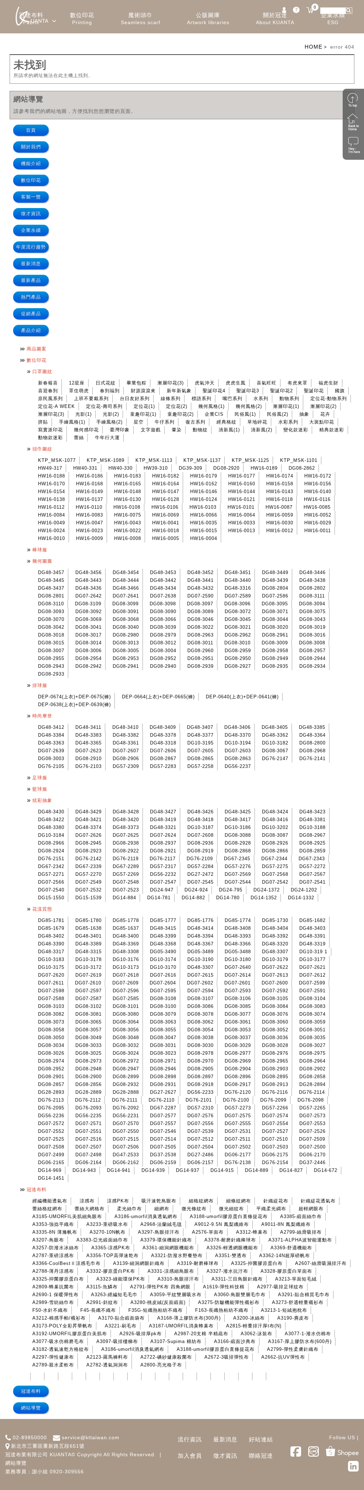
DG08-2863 (238, 758)
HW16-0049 (51, 522)
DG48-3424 (275, 811)
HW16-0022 (127, 530)
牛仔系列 (165, 422)
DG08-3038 (200, 1037)
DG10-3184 (51, 835)
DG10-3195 (200, 743)
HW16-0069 (165, 515)
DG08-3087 (275, 835)
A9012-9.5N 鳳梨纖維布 (221, 1224)
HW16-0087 (279, 507)
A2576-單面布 (208, 1232)
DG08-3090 (163, 611)
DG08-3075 (312, 611)
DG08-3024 (126, 1053)
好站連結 (261, 1439)
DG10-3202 (275, 827)
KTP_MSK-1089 (105, 460)
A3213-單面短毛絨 (296, 1279)
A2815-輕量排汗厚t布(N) (254, 1325)
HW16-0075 (127, 515)
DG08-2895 (275, 1076)
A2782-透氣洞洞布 (107, 1365)
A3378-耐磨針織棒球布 (230, 1240)
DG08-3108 (163, 998)
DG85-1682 (312, 920)
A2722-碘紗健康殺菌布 (166, 1357)
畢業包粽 (136, 383)
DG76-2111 (125, 1100)
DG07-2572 (51, 1123)
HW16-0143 (279, 491)
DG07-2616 (163, 975)
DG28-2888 (126, 1092)
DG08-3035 (312, 1037)
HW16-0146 (203, 491)
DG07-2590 (200, 596)
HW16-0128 (165, 499)
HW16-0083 (89, 515)
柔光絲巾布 (129, 1208)
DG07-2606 (163, 750)
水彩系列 (288, 422)
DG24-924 (196, 890)
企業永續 (333, 18)
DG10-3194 (238, 743)
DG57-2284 (200, 866)
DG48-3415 (163, 928)
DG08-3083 (312, 1006)
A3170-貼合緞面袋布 (121, 1318)
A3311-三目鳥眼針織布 (237, 1279)
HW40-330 (120, 468)
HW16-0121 (241, 499)
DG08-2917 (238, 1084)
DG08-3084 (275, 1006)
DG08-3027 (312, 1045)
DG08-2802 (312, 588)
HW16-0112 (51, 507)
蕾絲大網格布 (90, 1208)
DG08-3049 (88, 1037)
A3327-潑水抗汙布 (227, 1271)
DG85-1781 (51, 920)
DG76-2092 (126, 1107)
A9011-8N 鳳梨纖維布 (286, 1224)
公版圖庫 (208, 18)
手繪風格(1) (72, 422)
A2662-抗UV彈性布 (283, 1357)
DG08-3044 (275, 619)
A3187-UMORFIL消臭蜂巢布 (181, 1325)
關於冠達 (275, 18)
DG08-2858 (312, 1076)
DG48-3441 (200, 580)
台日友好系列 (135, 398)
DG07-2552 (51, 1131)
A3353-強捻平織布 (53, 1224)
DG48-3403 (312, 928)
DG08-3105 (275, 998)
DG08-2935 (275, 666)
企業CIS (214, 414)
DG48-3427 (163, 811)
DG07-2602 (200, 983)
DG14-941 (118, 1170)
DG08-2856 (88, 1084)
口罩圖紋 (42, 371)
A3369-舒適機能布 (291, 1247)
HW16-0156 (317, 483)
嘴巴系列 (232, 398)
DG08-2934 (312, 666)
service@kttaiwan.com (90, 1437)
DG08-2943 (51, 666)
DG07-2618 (126, 975)
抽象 (304, 414)
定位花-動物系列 (328, 398)
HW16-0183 (127, 476)
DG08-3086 (200, 1006)
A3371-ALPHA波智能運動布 (300, 1240)
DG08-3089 (200, 611)
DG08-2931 (163, 1084)
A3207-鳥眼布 (48, 1240)
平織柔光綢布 (271, 1208)
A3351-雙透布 (231, 1255)
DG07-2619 (88, 975)
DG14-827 (291, 1170)
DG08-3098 (163, 603)
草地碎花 (257, 422)
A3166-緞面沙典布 (235, 1341)
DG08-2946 (163, 1068)
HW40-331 (85, 468)
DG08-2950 (238, 658)
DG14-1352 (264, 897)
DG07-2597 (88, 990)
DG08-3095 (275, 603)
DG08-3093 (51, 611)
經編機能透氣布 (49, 1201)
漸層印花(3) (170, 383)
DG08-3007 (51, 650)
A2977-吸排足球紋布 (280, 1286)
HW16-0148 (127, 491)
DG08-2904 (238, 1068)
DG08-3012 (163, 642)
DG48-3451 (238, 572)
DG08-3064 (126, 1022)
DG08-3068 (126, 619)
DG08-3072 (238, 611)
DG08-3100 (163, 1006)
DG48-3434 (163, 588)
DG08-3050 (51, 1037)
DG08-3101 (126, 1006)
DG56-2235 (88, 1115)
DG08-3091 (126, 611)
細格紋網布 (201, 1201)
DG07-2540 (51, 890)
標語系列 (202, 398)
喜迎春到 (48, 390)
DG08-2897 (200, 1076)
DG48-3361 (126, 743)
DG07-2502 (238, 1147)
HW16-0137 (89, 499)
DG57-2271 (51, 874)
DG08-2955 (51, 658)
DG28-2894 (312, 1084)
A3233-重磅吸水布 (107, 1224)
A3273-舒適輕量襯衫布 (297, 1302)
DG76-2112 (88, 1100)
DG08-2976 (275, 1053)
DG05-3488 (238, 951)
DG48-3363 (51, 743)
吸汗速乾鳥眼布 (158, 1201)
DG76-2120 (238, 1092)
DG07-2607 (126, 750)
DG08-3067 (275, 750)
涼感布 (87, 1201)
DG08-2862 (302, 468)
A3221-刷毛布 (120, 1325)
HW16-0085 (317, 507)
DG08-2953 (126, 658)
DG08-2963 (200, 635)
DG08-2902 (312, 1068)
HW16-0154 (51, 491)
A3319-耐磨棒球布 (198, 1263)
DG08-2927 (238, 666)
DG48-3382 (126, 735)
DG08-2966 (51, 843)
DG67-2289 (126, 866)
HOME (313, 47)
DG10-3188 (312, 827)
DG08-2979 (163, 635)
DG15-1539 (88, 897)
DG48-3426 (200, 811)
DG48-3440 (238, 580)
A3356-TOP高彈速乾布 (112, 1255)
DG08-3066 (163, 619)
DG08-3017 (88, 635)
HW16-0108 (126, 507)
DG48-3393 (238, 936)
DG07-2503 (275, 1147)
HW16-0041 (165, 522)
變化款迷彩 (295, 429)
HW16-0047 (89, 522)
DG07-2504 (200, 1147)
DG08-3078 (200, 1014)
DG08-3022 (200, 627)
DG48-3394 (200, 936)
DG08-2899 (126, 1076)
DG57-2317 (163, 866)
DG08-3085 (238, 1006)
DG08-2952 (163, 658)
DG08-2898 (163, 1076)
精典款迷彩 (331, 429)
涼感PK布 (118, 1201)
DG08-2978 (200, 1053)
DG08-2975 (312, 1053)
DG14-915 (222, 1170)
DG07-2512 (200, 1139)
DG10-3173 (126, 967)
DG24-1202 (304, 890)
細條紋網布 (238, 1201)
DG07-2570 (126, 1123)
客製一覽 (31, 197)
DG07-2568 (275, 874)
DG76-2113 (51, 1100)
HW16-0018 (165, 530)
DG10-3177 (312, 959)
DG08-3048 (126, 1037)
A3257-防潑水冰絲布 (55, 1247)
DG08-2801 (51, 596)
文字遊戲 (151, 429)
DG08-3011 (200, 642)
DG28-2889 (88, 1092)
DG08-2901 (51, 1076)
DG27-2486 (200, 1154)
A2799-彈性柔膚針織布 (292, 1349)
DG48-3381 (312, 819)
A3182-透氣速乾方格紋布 (60, 1349)
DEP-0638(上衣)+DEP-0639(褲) (74, 704)
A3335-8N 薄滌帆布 (54, 1232)
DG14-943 (84, 1170)
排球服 (39, 685)
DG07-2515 (126, 1139)
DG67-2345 (237, 858)
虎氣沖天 (205, 383)
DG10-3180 (238, 959)
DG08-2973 (88, 1061)
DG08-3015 (51, 642)
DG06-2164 (88, 1162)
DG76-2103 (88, 766)
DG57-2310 (200, 1107)
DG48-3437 (51, 588)
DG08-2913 (275, 1084)
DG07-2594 (200, 990)
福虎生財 (328, 383)
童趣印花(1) (143, 414)
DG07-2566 (51, 882)
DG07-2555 (238, 1123)
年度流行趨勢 (31, 247)
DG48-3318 (163, 743)
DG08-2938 (126, 843)
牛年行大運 (107, 437)
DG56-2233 (200, 1092)
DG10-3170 (163, 967)
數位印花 (82, 18)
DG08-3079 (163, 1014)
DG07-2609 (125, 983)
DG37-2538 (163, 1154)
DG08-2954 (88, 658)
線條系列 (171, 398)
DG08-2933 (51, 674)
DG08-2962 (238, 635)
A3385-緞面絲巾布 (301, 1216)
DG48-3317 (51, 951)
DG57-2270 (88, 874)
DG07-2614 (238, 975)
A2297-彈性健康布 (53, 1357)
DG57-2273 (238, 1107)
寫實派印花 (50, 429)
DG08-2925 (312, 843)
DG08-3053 (238, 1029)
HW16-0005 (165, 538)
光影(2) (111, 414)
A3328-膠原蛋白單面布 (286, 1271)
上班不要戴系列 (91, 398)
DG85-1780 (88, 920)
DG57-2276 (238, 866)
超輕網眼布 (311, 1208)
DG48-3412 (51, 727)
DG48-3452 (200, 572)
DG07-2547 (163, 882)
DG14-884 (124, 897)
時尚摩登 (42, 716)
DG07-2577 (163, 1115)
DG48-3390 (51, 943)
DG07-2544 (238, 882)
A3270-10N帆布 (107, 1232)
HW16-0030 (279, 522)
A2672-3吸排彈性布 (226, 1357)
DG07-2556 (200, 1123)
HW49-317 (50, 468)
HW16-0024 (51, 530)
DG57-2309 (126, 766)
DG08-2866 (275, 850)
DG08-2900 (88, 1076)
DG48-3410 (125, 727)
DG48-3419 (163, 819)
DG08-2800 (312, 743)
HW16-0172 (317, 476)
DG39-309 (190, 468)
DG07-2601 (237, 983)
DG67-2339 (88, 866)
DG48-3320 (275, 943)
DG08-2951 (200, 658)
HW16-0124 (203, 499)
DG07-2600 (275, 983)
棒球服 (39, 549)
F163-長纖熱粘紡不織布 (221, 1310)
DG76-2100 (236, 1100)
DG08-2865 (200, 758)
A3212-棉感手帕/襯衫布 (59, 1318)
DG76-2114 (312, 1092)
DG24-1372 (266, 890)
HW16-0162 (203, 483)
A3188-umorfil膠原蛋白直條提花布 (229, 1216)
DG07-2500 (312, 1147)
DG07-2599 (312, 983)
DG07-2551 (88, 1131)
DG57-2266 (275, 1107)
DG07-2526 (312, 1131)
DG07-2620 (51, 975)
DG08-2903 (275, 1068)
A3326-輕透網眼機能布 (232, 1247)
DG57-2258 (200, 766)
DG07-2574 (275, 1115)
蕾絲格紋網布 (47, 1208)
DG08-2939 (200, 666)
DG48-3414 (200, 928)
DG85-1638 (88, 928)
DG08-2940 (163, 666)
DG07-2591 (312, 990)
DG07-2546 (163, 1131)
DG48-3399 (163, 936)
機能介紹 (31, 163)
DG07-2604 (163, 983)
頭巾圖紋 (42, 449)
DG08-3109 (88, 603)
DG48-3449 (275, 572)
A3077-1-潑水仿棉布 (308, 1333)
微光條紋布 (194, 1208)
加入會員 (190, 1456)
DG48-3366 (238, 943)
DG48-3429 (88, 811)
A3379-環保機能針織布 (166, 1240)
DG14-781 (159, 897)
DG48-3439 (275, 580)
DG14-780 (228, 897)
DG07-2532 (88, 890)
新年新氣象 (179, 390)
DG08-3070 (51, 619)
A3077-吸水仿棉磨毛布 (58, 1341)
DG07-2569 (238, 874)
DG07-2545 (200, 882)
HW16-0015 (203, 530)
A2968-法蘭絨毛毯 (161, 1224)
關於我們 (31, 146)
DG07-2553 (312, 1123)
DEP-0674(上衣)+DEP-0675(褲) (74, 696)
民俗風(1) (245, 414)
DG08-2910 (88, 758)
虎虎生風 (236, 383)
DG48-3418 (200, 819)
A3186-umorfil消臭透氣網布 (145, 1216)
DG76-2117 (163, 858)
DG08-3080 (126, 1014)
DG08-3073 (51, 1022)
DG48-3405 (275, 727)
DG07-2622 (275, 967)
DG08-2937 (163, 843)
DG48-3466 (126, 588)
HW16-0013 (241, 530)
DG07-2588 (51, 998)
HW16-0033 (241, 522)
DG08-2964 (312, 1061)
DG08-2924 (51, 850)
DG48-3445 (51, 580)
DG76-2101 (199, 1100)
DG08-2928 (238, 843)
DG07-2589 (238, 596)
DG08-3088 (238, 835)
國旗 (340, 390)
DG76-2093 (88, 1107)
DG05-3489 (200, 951)
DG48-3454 (126, 572)
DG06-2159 (163, 1162)
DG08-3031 (163, 1045)
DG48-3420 (126, 819)
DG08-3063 (163, 1022)
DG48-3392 (275, 936)
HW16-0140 (317, 491)
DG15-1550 (51, 897)
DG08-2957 (312, 650)
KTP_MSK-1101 (298, 460)
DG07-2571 (88, 1123)
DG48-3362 (275, 735)
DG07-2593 (238, 990)
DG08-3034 (51, 1045)
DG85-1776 (200, 920)
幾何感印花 (86, 429)
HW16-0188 (51, 476)
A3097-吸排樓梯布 (117, 1341)
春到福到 (110, 390)
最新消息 (31, 263)
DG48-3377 (200, 735)
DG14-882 (193, 897)
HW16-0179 (203, 476)
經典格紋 (226, 422)
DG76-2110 (162, 1100)
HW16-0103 (202, 507)
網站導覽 (31, 1407)
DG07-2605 (200, 750)
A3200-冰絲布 (249, 1318)
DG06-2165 (51, 1162)
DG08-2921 (163, 850)
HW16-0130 (127, 499)
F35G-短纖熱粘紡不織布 (155, 1310)
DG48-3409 (163, 727)
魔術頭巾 (140, 18)
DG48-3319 (312, 943)
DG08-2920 (226, 468)
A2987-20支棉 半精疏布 (201, 1333)
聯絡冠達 (261, 1456)
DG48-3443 (88, 580)
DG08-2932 (126, 1084)
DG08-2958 (275, 650)
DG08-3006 (88, 650)
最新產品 (31, 280)
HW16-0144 (241, 491)
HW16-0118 (279, 499)
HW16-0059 (279, 515)
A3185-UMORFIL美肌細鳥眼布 (67, 1216)
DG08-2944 (312, 658)
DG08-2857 (51, 1084)
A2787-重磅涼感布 (53, 1255)
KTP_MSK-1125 (250, 460)
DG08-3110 (51, 603)
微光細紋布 (231, 1208)
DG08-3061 (238, 1022)
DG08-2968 (312, 750)
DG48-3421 (88, 819)
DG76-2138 (238, 1162)
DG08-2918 (200, 1084)
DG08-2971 (163, 1061)
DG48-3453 (163, 572)
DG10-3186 (238, 827)
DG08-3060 (275, 1022)
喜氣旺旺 (267, 383)
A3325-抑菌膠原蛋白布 (257, 1263)
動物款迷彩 (50, 437)
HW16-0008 (127, 538)
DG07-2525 (51, 1139)
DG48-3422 (51, 819)
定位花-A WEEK (56, 406)
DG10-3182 (275, 743)
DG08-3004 (163, 650)
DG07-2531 (238, 1131)
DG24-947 (161, 890)
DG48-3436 (88, 588)
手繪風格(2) (109, 422)
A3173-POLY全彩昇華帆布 (62, 1325)
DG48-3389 (88, 943)
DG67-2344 (274, 858)
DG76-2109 (200, 858)
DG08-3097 (200, 603)
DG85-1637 (126, 928)
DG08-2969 (238, 1061)
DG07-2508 (51, 1147)
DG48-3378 (163, 735)
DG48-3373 (126, 827)
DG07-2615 (200, 975)
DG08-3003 (51, 758)
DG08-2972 (126, 1061)
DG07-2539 (200, 1131)
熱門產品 (31, 297)
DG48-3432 (200, 588)
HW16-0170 (51, 483)
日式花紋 (106, 383)
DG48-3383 (88, 735)
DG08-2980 (126, 635)
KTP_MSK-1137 (202, 460)
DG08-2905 (200, 1068)
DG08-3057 (88, 1029)
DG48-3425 (238, 811)
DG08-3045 (238, 619)
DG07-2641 (126, 596)
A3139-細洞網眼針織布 (139, 1263)
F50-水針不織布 (50, 1310)
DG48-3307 (275, 951)
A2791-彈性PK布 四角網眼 (160, 1286)
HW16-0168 (89, 483)
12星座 (77, 383)
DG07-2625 (126, 835)
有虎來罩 (297, 383)
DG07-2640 (238, 967)
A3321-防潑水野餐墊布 (177, 1255)
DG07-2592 (275, 990)
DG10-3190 (200, 959)
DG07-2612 (312, 975)
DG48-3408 (238, 928)
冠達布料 (37, 1189)
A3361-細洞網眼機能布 (168, 1247)
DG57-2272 (312, 866)
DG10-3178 (88, 959)
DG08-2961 (275, 635)
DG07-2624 (163, 835)
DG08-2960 (200, 650)
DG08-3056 (126, 1029)
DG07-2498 (88, 1154)
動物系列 (289, 398)
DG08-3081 (88, 1014)
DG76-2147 (275, 758)
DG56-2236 (51, 1115)
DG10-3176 (126, 959)
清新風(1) (229, 429)
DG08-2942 (88, 666)
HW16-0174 (279, 476)
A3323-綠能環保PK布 (120, 1279)
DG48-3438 (312, 580)
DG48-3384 (51, 735)
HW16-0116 (317, 499)
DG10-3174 (163, 959)
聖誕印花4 (214, 390)
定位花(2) (176, 406)
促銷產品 (31, 313)
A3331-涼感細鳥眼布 (171, 1271)
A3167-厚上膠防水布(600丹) (300, 1341)
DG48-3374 (88, 827)
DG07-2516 (88, 1139)
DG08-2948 (88, 1068)
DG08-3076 (275, 1014)
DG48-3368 (163, 943)
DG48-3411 (88, 727)
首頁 (31, 130)
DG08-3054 (200, 1029)
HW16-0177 (241, 476)
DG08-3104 (312, 998)
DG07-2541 (312, 882)
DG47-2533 (126, 1154)
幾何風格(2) (249, 406)
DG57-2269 (126, 874)
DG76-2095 (51, 1107)
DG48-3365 (88, 743)
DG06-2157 (200, 1162)
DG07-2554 (275, 1123)
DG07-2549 (88, 882)
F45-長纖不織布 (98, 1310)
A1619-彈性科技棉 (224, 1286)
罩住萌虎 (79, 390)
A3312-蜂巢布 (252, 1232)
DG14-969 (49, 1170)
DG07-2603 (238, 750)
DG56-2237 (238, 766)
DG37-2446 (312, 1162)
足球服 (39, 777)
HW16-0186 (89, 476)
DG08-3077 (238, 1014)
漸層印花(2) (323, 406)
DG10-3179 (275, 959)
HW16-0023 (89, 530)
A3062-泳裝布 (256, 1333)
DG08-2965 (275, 1061)
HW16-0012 (279, 530)
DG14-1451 (51, 1178)
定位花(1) (144, 406)
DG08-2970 (200, 1061)
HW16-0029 (317, 522)
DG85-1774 (238, 920)
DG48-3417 (238, 819)
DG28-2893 (51, 1092)
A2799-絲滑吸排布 (301, 1232)
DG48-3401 (88, 936)
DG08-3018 (51, 635)
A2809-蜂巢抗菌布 (53, 1286)
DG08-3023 (163, 1053)
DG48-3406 (237, 727)
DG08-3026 (51, 1053)
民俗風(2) (277, 414)
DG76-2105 (51, 766)
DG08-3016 (312, 635)
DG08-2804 (275, 588)
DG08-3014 (88, 642)
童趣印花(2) (180, 414)
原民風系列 (50, 398)
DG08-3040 (126, 627)
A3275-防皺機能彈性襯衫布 (228, 1302)
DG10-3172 (88, 967)
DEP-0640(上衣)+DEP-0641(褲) (242, 696)
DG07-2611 (51, 983)
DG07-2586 (275, 596)
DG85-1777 (163, 920)
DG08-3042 (51, 627)
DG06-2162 (126, 1162)
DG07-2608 (200, 835)
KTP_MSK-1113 (153, 460)
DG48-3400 (126, 936)
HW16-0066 (203, 515)
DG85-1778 (126, 920)
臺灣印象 (120, 429)
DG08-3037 (238, 1037)
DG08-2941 (126, 666)
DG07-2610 (88, 983)
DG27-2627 (163, 1092)
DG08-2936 (200, 843)
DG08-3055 (163, 1029)
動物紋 (200, 429)
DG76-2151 (51, 858)
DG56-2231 (126, 1115)
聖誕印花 (314, 390)
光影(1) (83, 414)
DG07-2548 (126, 882)
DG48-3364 (312, 735)
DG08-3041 (88, 627)
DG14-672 (325, 1170)
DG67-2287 (163, 1107)
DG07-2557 (163, 1123)
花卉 (325, 414)
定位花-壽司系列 (104, 406)
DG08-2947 (126, 1068)
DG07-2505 (163, 1147)
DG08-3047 (163, 1037)
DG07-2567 (312, 874)
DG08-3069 (88, 619)
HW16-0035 (203, 522)
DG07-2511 (238, 1139)
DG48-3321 (163, 827)
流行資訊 (190, 1439)
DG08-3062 (200, 1022)
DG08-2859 (312, 850)
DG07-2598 (51, 990)
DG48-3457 (51, 572)
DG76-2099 (273, 1100)
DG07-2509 (312, 1139)
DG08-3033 (88, 1045)
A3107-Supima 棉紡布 (176, 1341)
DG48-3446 (312, 572)
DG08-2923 (88, 850)
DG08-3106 (238, 998)
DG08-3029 (238, 1045)
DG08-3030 (200, 1045)
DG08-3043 (312, 619)
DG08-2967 (312, 835)
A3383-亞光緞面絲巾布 (102, 1240)
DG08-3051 (312, 1029)
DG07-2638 (163, 596)
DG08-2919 (200, 850)
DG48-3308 (126, 951)
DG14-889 (256, 1170)
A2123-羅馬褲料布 (107, 1357)
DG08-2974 (51, 1061)
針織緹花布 (275, 1201)
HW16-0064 (241, 515)
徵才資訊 (31, 213)
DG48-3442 (163, 580)
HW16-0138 (51, 499)
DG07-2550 (126, 1131)
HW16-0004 (203, 538)
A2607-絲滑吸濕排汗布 (321, 1263)
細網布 (161, 1208)
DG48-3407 (200, 727)
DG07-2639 (51, 750)
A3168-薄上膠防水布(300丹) (189, 1318)
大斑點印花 (321, 422)
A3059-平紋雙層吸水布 (176, 1294)
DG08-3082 (51, 1014)
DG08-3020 (275, 627)
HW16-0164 (165, 483)
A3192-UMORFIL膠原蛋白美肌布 (69, 1333)
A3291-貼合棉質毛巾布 (304, 1294)
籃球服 (39, 789)
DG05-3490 (163, 951)
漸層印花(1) (286, 406)
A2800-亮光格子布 (161, 1365)
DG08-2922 (126, 850)
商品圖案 (37, 348)
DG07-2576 (200, 1115)
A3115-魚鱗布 (102, 1286)
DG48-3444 (126, 580)
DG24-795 (230, 890)
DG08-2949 (275, 658)
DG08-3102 (88, 1006)
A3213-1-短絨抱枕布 (284, 1310)
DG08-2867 (163, 758)
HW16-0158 (279, 483)
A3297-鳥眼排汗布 (159, 1232)
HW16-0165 (127, 483)
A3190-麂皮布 (293, 1318)
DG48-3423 (312, 811)
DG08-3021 (238, 627)
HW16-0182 (165, 476)
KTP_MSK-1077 (57, 460)
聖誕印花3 (247, 390)
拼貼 (43, 422)
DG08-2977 (238, 1053)
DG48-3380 (51, 827)
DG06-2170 (312, 1154)
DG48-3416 (275, 819)
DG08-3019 (312, 627)
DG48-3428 (126, 811)
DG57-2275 (275, 866)
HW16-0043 (127, 522)
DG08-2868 (238, 850)
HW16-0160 (241, 483)
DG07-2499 (51, 1154)
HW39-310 (156, 468)
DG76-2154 (275, 1162)
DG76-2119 (126, 858)
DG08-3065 (88, 1022)
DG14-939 (153, 1170)
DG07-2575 (238, 1115)
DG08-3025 (88, 1053)
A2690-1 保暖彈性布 (55, 1294)
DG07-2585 (126, 998)
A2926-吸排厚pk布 (140, 1333)
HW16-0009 (89, 538)
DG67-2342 (51, 866)
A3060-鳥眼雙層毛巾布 (240, 1294)
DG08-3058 (51, 1029)
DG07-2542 (275, 882)
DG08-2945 (88, 843)
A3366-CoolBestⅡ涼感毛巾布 (66, 1263)
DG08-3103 (51, 1006)
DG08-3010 (237, 642)
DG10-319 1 (313, 951)
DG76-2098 (311, 1100)
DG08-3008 (312, 642)
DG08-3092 (88, 611)
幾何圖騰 (42, 561)
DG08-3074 (312, 1014)
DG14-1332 (301, 897)
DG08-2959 (238, 650)
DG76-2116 (275, 1092)
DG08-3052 (275, 1029)
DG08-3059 (312, 1022)
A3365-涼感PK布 (110, 1247)
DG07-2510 (275, 1139)
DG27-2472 (200, 874)
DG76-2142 (88, 858)
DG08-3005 (126, 650)
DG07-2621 (312, 967)
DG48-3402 (51, 936)
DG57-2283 (163, 766)
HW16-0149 (89, 491)
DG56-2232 (163, 874)
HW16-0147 (165, 491)
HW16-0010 (51, 538)
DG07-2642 (88, 596)
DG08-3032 (126, 1045)
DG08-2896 (238, 1076)
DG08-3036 (275, 1037)
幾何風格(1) (211, 406)
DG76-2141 (312, 758)
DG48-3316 (238, 588)
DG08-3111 (312, 596)
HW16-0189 (264, 468)
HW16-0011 (317, 530)
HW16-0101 (241, 507)
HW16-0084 (51, 515)
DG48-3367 (200, 943)
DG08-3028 (275, 1045)
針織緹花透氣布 (318, 1201)
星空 (139, 422)
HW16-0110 (89, 507)
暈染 (177, 429)
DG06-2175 (275, 1154)
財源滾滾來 (143, 390)
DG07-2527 (275, 1131)
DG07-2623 (88, 750)
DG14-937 (187, 1170)
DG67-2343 (312, 858)
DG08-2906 (126, 758)
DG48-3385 (312, 727)
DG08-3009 (275, 642)
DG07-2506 (126, 1147)
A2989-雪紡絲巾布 (53, 1302)
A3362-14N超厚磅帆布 (284, 1255)
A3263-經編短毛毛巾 (114, 1294)
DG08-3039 (163, 627)
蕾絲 (79, 437)
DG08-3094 (312, 603)
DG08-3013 (126, 642)
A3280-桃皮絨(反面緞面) (158, 1302)
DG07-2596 (126, 990)
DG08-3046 (200, 619)
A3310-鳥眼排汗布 (178, 1279)
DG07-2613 (275, 975)
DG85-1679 (51, 928)
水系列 (260, 398)
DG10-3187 (200, 827)
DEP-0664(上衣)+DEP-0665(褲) (158, 696)
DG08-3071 (275, 611)
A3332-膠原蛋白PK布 (110, 1271)
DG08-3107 (200, 998)
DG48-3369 (126, 943)
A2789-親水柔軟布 (53, 1365)
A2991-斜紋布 (102, 1302)
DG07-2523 (126, 890)
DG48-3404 (275, 928)
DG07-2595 (163, 990)
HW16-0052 (317, 515)
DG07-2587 (88, 998)
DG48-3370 (238, 735)
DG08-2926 (275, 843)
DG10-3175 (51, 967)
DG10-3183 (51, 959)
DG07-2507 (88, 1147)
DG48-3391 (312, 936)
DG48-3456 (88, 572)
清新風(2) (261, 429)
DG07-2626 (88, 835)
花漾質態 (42, 909)
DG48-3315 (88, 951)
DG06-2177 (238, 1154)
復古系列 (195, 422)
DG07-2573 (312, 1115)
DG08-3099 (125, 603)
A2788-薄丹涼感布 (53, 1271)
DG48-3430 (51, 811)
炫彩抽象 (42, 800)
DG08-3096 (237, 603)
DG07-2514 (163, 1139)
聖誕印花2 (281, 390)
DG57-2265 (312, 1107)
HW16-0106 (164, 507)
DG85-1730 (275, 920)
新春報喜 (48, 383)
